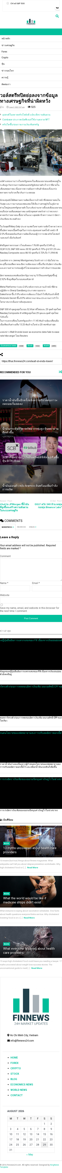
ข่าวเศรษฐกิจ (8, 45)
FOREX (14, 1063)
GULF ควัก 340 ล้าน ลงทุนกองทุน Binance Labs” (48, 506)
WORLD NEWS (18, 1089)
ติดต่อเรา (6, 84)
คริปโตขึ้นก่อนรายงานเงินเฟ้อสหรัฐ (20, 124)
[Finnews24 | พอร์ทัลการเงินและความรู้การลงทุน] (31, 24)
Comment (5, 556)
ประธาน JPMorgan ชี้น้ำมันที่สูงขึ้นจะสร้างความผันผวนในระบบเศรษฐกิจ (14, 507)
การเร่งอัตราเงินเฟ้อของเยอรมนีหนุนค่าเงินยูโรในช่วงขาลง (29, 810)
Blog (6, 843)
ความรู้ (5, 77)
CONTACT (16, 1095)
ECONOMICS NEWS (21, 1084)
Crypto (5, 57)
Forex (4, 51)
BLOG (13, 1079)
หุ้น (3, 64)
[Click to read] (31, 393)
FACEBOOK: (21, 527)
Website (4, 595)
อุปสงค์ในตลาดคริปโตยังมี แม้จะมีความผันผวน (26, 114)
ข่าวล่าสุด (5, 631)
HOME (14, 1057)
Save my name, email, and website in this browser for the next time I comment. (29, 609)
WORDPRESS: (8, 527)
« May (29, 1154)
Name (4, 583)
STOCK (14, 1073)
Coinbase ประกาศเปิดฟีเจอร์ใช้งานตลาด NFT (26, 119)
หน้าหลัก (6, 38)
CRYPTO (15, 1068)
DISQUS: (32, 527)
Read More (32, 867)
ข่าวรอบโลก (8, 70)
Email (36, 583)
